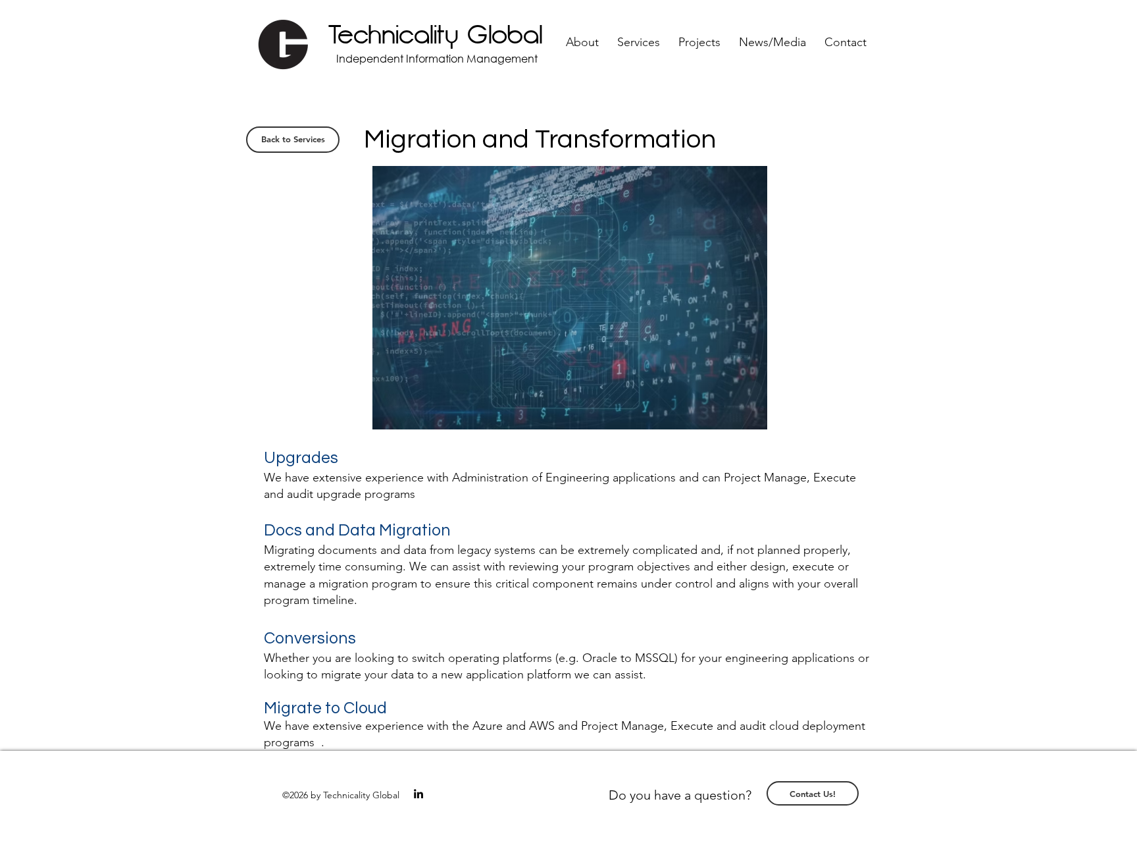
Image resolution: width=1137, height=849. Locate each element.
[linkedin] (418, 793)
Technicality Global (435, 35)
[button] (582, 42)
